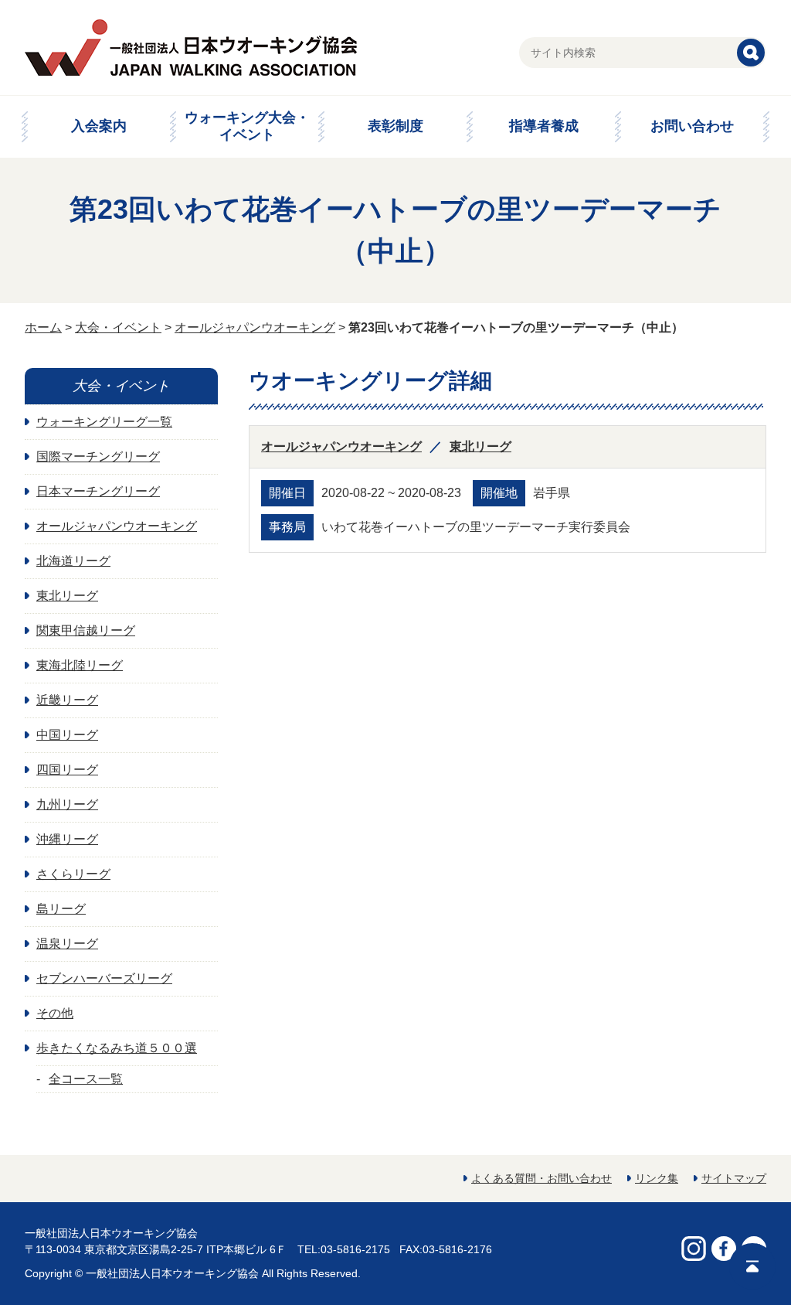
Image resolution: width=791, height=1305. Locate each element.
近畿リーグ (67, 700)
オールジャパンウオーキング (255, 327)
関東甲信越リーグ (85, 630)
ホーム (43, 327)
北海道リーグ (73, 560)
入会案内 (99, 126)
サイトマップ (733, 1178)
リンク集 (656, 1178)
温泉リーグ (67, 943)
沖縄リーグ (67, 839)
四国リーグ (67, 769)
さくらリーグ (73, 874)
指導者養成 (544, 126)
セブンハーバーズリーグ (104, 978)
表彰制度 (395, 126)
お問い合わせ (692, 126)
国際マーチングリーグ (98, 456)
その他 (54, 1013)
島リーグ (61, 908)
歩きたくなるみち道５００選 (116, 1048)
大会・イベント (118, 327)
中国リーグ (67, 734)
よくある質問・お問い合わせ (541, 1178)
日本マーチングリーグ (98, 491)
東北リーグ (480, 446)
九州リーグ (67, 804)
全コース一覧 (86, 1078)
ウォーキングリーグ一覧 (104, 421)
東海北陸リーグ (79, 665)
